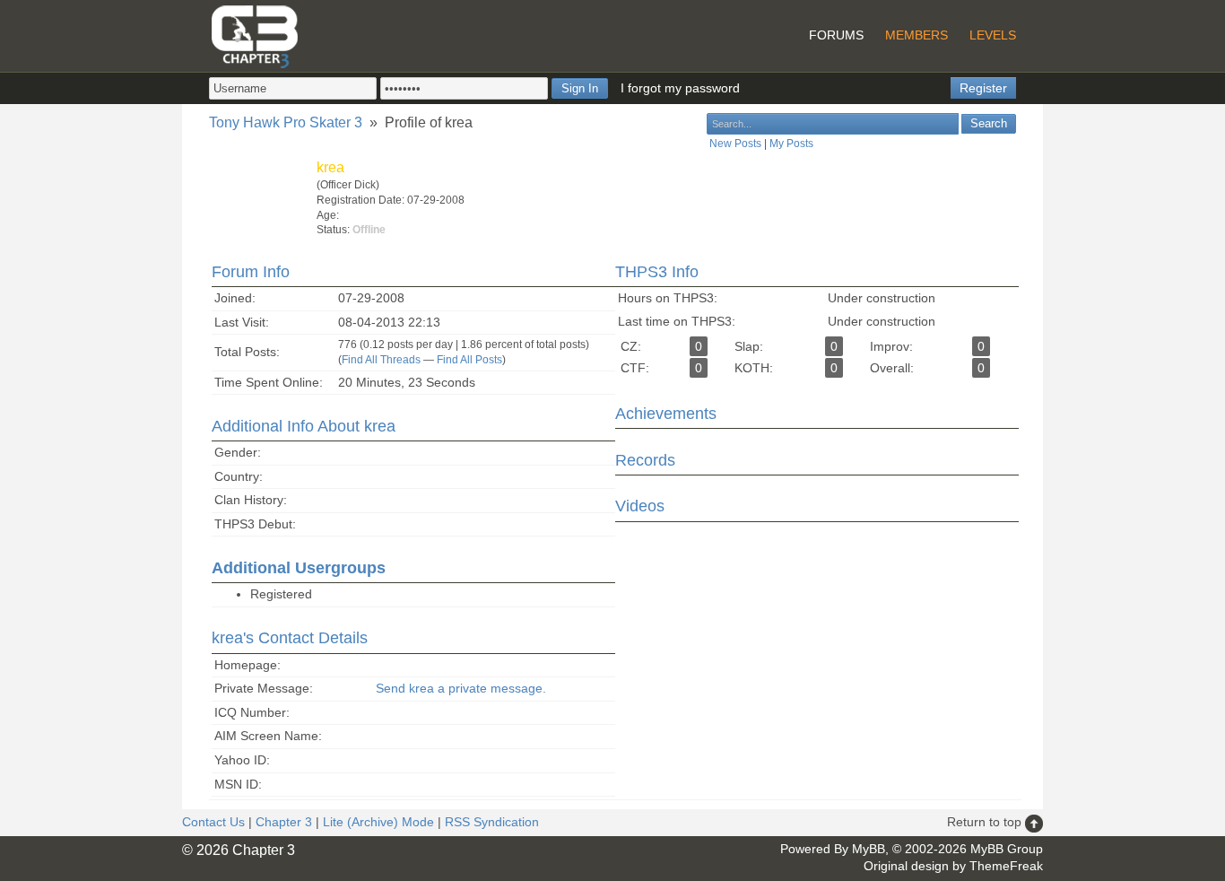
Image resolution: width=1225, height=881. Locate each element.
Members (916, 35)
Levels (992, 35)
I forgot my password (680, 88)
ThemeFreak (1006, 866)
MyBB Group (1006, 849)
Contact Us (213, 822)
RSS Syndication (492, 822)
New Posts (735, 143)
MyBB (868, 849)
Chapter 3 (284, 822)
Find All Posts (469, 359)
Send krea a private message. (461, 688)
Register (983, 88)
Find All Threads (381, 359)
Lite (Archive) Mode (378, 822)
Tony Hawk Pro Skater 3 (285, 122)
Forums (836, 35)
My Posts (791, 143)
